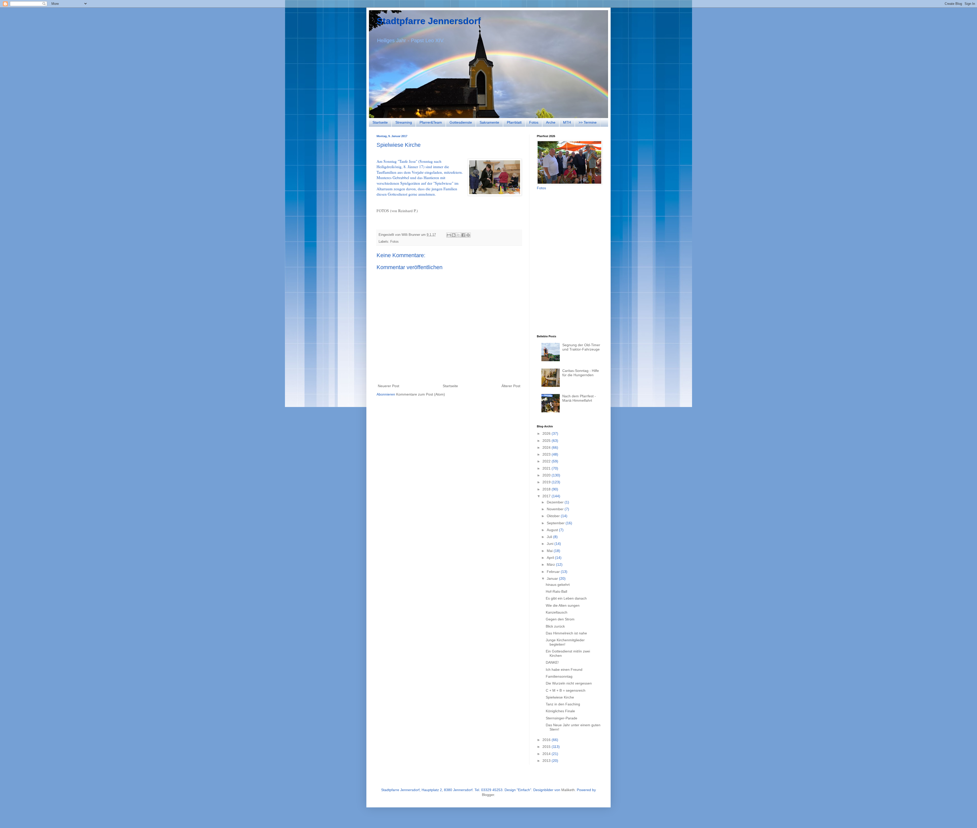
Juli (550, 537)
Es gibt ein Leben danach (566, 598)
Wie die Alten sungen (563, 605)
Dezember (556, 502)
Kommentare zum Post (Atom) (420, 394)
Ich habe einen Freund (564, 669)
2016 (547, 740)
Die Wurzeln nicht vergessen (569, 683)
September (556, 523)
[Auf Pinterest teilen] (468, 235)
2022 (547, 461)
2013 (547, 761)
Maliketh (568, 790)
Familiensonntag (559, 676)
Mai (550, 551)
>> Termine (588, 122)
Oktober (554, 516)
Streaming (403, 122)
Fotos (533, 122)
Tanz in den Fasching (563, 704)
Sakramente (489, 122)
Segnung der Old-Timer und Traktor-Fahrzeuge (581, 347)
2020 (547, 475)
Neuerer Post (388, 386)
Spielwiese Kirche (560, 697)
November (556, 509)
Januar (553, 578)
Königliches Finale (560, 711)
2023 (547, 454)
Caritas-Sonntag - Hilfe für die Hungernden (580, 373)
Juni (550, 544)
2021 (547, 468)
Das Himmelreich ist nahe (566, 633)
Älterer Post (510, 386)
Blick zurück (555, 626)
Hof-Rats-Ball (556, 591)
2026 (547, 433)
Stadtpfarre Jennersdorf (429, 21)
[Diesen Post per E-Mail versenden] (448, 235)
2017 (547, 496)
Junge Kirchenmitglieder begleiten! (565, 642)
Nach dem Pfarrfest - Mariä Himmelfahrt (579, 398)
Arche (550, 122)
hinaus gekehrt (558, 585)
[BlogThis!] (453, 235)
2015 (547, 747)
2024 (547, 447)
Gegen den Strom (560, 619)
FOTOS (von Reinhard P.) (397, 210)
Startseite (380, 122)
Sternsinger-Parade (561, 718)
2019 (547, 482)
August (553, 530)
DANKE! (552, 662)
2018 (547, 489)
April (551, 558)
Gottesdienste (461, 122)
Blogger (488, 795)
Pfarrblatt (514, 122)
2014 (547, 754)
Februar (554, 572)
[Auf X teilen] (458, 235)
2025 (547, 441)
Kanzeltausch (556, 612)
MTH (567, 122)
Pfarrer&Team (431, 122)
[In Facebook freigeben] (463, 235)
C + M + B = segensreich (565, 690)
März (551, 564)
